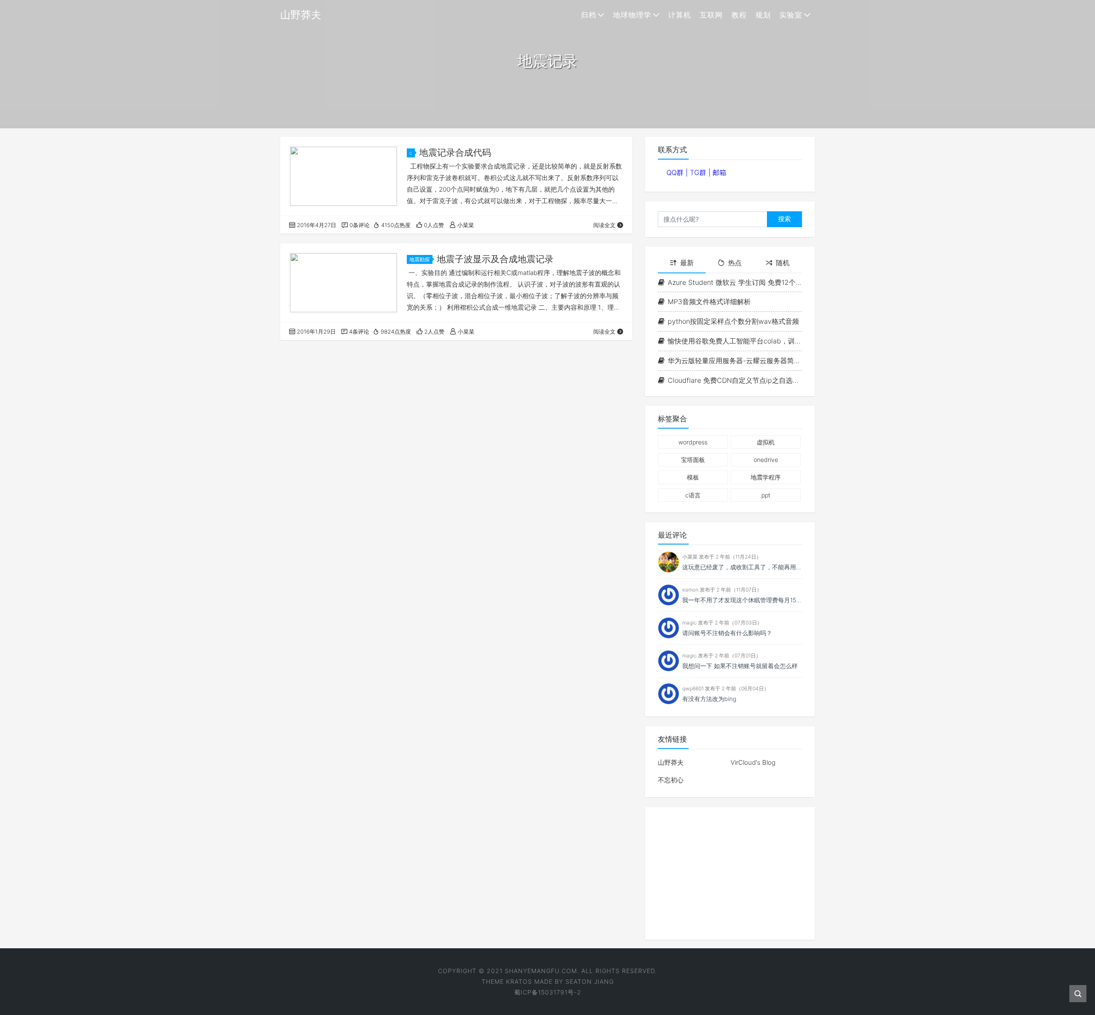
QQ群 (676, 172)
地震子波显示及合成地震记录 (495, 259)
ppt (765, 495)
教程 (739, 15)
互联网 (711, 15)
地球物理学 (632, 15)
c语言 (693, 495)
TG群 (699, 172)
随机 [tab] (783, 262)
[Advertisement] (730, 873)
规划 (763, 15)
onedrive (766, 459)
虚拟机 (766, 442)
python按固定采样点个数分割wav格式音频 (733, 321)
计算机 (679, 15)
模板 (693, 477)
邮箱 (719, 172)
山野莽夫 (671, 762)
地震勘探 (419, 259)
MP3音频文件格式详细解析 (709, 301)
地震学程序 (766, 477)
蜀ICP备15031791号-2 (547, 992)
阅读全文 (604, 225)
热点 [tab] (735, 262)
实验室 (790, 15)
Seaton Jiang (589, 981)
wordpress (692, 442)
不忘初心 (671, 780)
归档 (588, 15)
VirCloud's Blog (753, 762)
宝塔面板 (693, 459)
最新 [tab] (687, 262)
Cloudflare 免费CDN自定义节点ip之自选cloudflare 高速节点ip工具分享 (735, 380)
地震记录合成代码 (455, 152)
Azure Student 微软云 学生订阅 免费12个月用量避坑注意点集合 (735, 282)
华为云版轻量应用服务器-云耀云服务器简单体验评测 (735, 360)
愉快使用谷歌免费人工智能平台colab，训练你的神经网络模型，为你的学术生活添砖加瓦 (735, 341)
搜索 (784, 219)
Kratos (519, 981)
